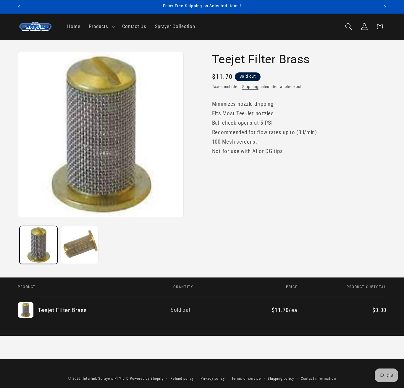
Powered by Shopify (147, 378)
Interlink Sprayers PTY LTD (106, 378)
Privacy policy (213, 378)
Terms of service (246, 378)
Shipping (250, 86)
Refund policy (182, 378)
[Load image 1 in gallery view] (38, 245)
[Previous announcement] (18, 7)
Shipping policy (281, 378)
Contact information (318, 378)
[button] (101, 26)
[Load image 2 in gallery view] (80, 245)
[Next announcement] (385, 7)
